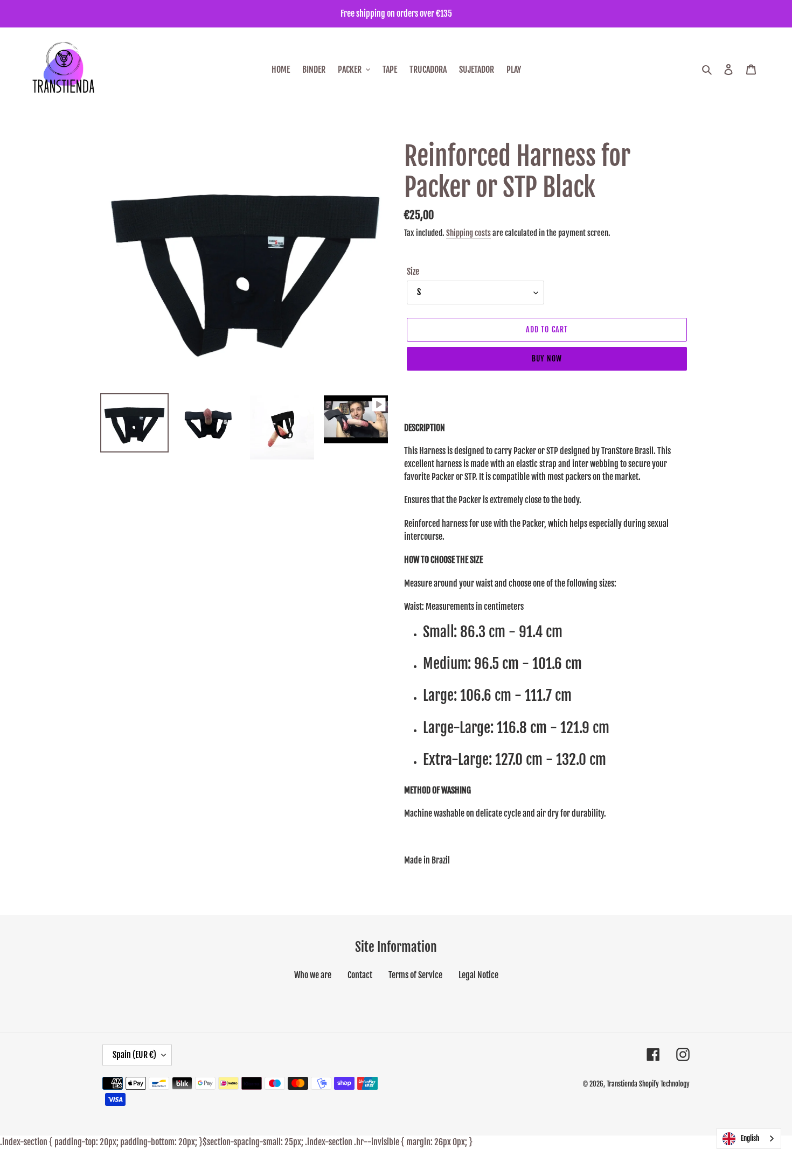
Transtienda (622, 1084)
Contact (360, 975)
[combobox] (749, 1138)
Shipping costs (468, 233)
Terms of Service (415, 975)
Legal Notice (478, 975)
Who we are (312, 975)
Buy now (547, 358)
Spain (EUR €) (134, 1054)
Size (413, 271)
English (750, 1138)
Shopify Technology (664, 1084)
